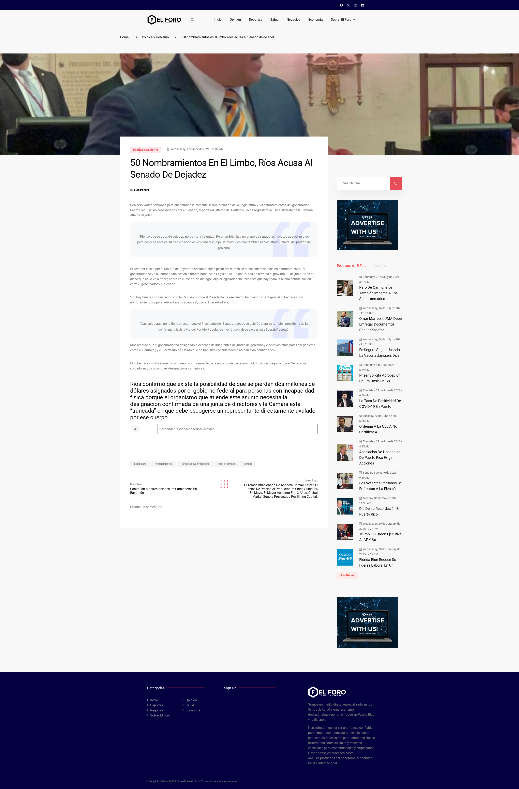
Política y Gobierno (155, 37)
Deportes (255, 19)
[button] (343, 19)
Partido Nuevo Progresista (195, 463)
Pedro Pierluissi (226, 463)
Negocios (293, 19)
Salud (274, 19)
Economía (315, 19)
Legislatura (140, 463)
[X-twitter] (348, 5)
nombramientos (163, 463)
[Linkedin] (363, 5)
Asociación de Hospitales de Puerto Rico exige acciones (379, 457)
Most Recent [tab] (381, 266)
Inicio (218, 19)
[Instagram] (356, 5)
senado (248, 463)
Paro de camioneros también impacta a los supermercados (378, 293)
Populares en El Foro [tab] (351, 266)
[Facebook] (341, 5)
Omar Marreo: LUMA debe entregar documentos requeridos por (380, 324)
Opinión (235, 19)
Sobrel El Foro (341, 19)
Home (124, 37)
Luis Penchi (141, 189)
